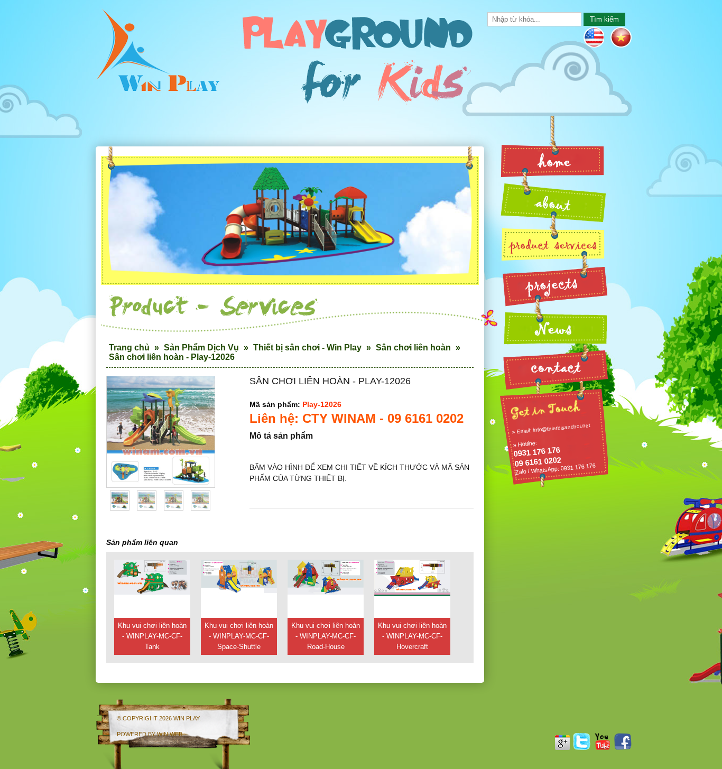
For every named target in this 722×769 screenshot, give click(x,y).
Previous (119, 440)
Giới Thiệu (553, 202)
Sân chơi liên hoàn (413, 347)
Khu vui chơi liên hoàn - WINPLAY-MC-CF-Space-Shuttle (239, 636)
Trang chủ (129, 347)
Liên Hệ (553, 366)
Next (202, 440)
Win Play (186, 718)
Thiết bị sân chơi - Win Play (307, 347)
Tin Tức (553, 326)
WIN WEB (169, 734)
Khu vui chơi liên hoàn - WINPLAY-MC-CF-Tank (152, 636)
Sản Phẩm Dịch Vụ (201, 347)
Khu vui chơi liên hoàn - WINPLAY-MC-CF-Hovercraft (412, 636)
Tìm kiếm (604, 19)
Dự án (553, 285)
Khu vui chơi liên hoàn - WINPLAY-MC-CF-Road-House (325, 636)
